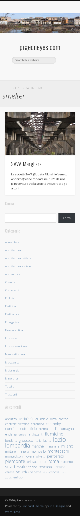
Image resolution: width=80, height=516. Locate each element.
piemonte (15, 461)
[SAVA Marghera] (40, 133)
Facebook (30, 71)
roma (53, 461)
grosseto (26, 440)
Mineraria (11, 378)
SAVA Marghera (26, 164)
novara (29, 456)
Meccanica (12, 362)
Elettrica (10, 306)
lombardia (17, 445)
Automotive (12, 274)
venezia (35, 472)
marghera (52, 446)
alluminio (41, 419)
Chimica (10, 282)
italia (38, 440)
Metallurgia (12, 370)
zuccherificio (14, 477)
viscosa (54, 472)
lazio (59, 439)
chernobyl (53, 424)
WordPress (12, 512)
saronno (67, 462)
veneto (22, 472)
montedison (14, 456)
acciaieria (26, 419)
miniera (23, 451)
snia (8, 466)
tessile (20, 466)
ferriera (22, 434)
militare (10, 451)
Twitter (39, 71)
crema (43, 429)
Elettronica (12, 314)
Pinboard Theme (33, 506)
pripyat (32, 462)
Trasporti (11, 394)
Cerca (67, 218)
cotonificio (28, 428)
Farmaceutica (14, 330)
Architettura (13, 250)
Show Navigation (64, 39)
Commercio (12, 290)
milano (67, 446)
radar (42, 462)
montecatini (58, 451)
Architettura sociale (18, 266)
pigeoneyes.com (40, 47)
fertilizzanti (35, 434)
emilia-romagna (62, 428)
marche (38, 446)
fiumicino (54, 434)
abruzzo (11, 419)
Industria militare (16, 346)
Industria (11, 338)
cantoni (63, 419)
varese (9, 472)
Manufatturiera (15, 354)
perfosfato (55, 456)
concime (11, 428)
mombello (38, 451)
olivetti (40, 456)
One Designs (56, 506)
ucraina (59, 467)
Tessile (9, 386)
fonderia (11, 440)
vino (45, 472)
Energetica (12, 322)
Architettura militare (18, 258)
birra (53, 419)
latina (47, 440)
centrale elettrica (17, 424)
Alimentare (12, 242)
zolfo (63, 472)
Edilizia (9, 298)
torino (32, 467)
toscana (45, 467)
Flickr (48, 71)
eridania (11, 434)
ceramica (37, 424)
